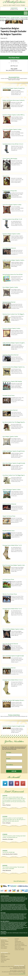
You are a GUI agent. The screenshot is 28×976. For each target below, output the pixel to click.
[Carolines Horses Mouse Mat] (7, 198)
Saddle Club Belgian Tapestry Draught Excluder (14, 451)
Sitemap (2, 961)
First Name (8, 752)
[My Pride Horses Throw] (7, 588)
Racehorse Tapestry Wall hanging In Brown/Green (15, 700)
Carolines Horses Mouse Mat (10, 190)
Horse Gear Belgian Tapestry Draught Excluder (14, 463)
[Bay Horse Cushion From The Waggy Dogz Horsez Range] (7, 430)
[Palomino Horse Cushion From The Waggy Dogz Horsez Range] (7, 322)
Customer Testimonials (5, 953)
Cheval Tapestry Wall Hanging (10, 158)
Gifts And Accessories (19, 942)
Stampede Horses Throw (8, 395)
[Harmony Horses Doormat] (7, 308)
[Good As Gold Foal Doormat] (7, 509)
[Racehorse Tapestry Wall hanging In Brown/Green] (7, 707)
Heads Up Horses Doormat (9, 668)
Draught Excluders (15, 17)
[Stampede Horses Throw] (7, 404)
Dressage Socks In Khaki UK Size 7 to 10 (12, 545)
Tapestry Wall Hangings (19, 944)
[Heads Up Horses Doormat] (7, 674)
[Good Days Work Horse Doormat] (7, 361)
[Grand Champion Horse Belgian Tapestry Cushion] (7, 375)
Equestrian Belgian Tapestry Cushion (11, 234)
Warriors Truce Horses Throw (10, 594)
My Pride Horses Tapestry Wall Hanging (12, 381)
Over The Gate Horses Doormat (10, 643)
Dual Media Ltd (22, 973)
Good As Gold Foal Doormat (9, 504)
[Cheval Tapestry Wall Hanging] (7, 170)
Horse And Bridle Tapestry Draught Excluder (13, 655)
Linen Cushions (4, 946)
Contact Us (3, 957)
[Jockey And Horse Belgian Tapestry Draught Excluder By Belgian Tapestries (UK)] (7, 345)
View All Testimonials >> (20, 881)
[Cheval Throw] (7, 185)
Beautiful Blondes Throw (8, 530)
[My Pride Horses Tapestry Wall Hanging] (7, 389)
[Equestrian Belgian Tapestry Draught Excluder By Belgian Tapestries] (14, 24)
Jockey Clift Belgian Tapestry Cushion (11, 489)
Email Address (9, 764)
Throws (16, 940)
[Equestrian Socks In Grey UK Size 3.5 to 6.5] (7, 152)
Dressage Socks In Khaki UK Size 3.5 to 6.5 (13, 680)
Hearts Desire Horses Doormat (10, 410)
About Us (3, 955)
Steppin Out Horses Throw (9, 516)
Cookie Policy (3, 960)
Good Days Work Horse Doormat (10, 355)
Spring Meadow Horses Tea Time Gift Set (12, 274)
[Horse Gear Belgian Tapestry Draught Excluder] (7, 466)
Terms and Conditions (5, 959)
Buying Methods (4, 956)
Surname (8, 758)
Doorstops (3, 945)
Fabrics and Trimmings (19, 948)
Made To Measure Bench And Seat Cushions (21, 946)
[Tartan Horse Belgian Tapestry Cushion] (7, 138)
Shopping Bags (18, 941)
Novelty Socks (4, 940)
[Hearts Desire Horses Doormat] (7, 416)
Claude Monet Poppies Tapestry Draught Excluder (15, 88)
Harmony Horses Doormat (9, 302)
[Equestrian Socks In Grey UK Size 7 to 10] (7, 228)
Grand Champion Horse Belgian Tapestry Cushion (14, 367)
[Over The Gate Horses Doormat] (7, 650)
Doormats (17, 938)
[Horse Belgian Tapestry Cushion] (7, 296)
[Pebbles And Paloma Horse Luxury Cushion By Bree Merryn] (7, 109)
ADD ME (13, 771)
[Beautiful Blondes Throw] (7, 539)
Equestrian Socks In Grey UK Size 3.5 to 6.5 (13, 144)
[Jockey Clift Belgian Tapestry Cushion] (7, 498)
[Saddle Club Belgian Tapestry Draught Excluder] (7, 454)
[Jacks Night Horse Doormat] (7, 254)
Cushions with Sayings (19, 949)
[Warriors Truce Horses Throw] (7, 603)
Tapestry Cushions (4, 941)
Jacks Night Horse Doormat (9, 248)
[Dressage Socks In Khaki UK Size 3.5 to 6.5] (7, 694)
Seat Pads (3, 942)
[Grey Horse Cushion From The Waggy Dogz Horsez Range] (7, 483)
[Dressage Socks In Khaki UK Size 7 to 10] (7, 559)
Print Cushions (4, 948)
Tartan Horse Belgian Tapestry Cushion (12, 129)
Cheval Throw (6, 176)
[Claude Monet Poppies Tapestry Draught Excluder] (7, 90)
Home (8, 17)
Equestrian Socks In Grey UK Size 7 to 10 (12, 219)
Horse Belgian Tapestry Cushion (10, 287)
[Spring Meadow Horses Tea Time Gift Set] (7, 281)
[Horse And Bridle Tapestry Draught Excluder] (7, 658)
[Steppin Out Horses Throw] (7, 525)
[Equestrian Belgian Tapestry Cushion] (7, 242)
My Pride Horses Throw (8, 579)
